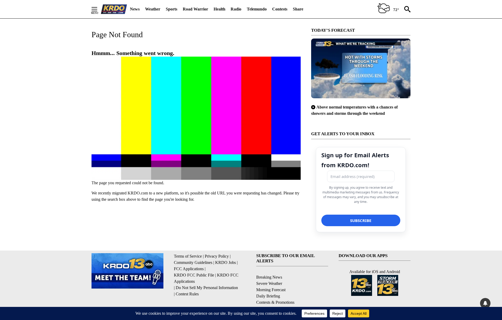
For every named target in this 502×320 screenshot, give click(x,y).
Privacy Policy (217, 256)
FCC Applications (189, 269)
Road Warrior (195, 9)
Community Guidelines (193, 262)
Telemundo (257, 9)
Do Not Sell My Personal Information (207, 287)
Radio (236, 9)
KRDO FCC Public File (194, 275)
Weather (152, 9)
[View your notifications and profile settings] (485, 303)
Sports (171, 9)
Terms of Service (188, 256)
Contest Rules (187, 294)
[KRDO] (114, 9)
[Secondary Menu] (98, 9)
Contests (279, 9)
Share (298, 9)
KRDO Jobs (225, 262)
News (135, 9)
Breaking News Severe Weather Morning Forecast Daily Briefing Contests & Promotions (275, 290)
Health (219, 9)
